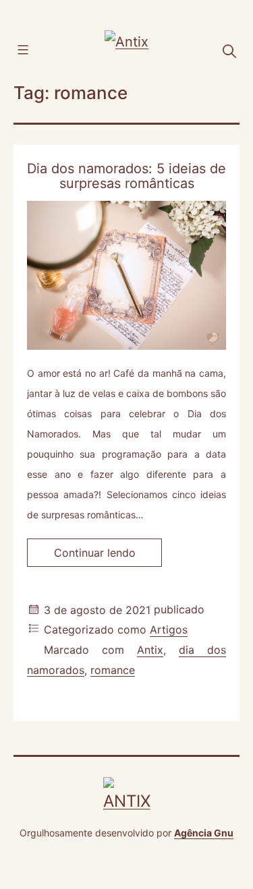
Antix (150, 650)
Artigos (169, 630)
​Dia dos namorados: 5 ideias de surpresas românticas (126, 175)
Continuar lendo (108, 556)
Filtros (42, 48)
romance (112, 670)
